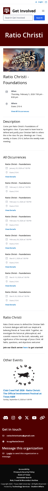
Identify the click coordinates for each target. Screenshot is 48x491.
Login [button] (40, 2)
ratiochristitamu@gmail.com (21, 435)
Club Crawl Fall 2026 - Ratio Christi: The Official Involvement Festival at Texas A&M (22, 393)
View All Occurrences (20, 111)
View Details (10, 176)
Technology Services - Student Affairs (28, 486)
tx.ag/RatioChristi (15, 441)
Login (9, 453)
